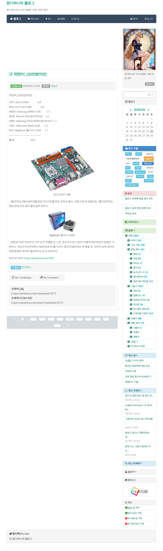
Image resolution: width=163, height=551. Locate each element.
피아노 (137, 263)
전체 (133, 235)
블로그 (17, 18)
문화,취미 (138, 249)
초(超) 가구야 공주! (134, 360)
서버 (137, 290)
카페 (136, 332)
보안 (127, 163)
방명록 (62, 19)
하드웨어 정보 (141, 308)
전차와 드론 (130, 371)
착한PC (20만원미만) (30, 74)
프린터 (136, 163)
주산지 (150, 172)
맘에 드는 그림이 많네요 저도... (137, 448)
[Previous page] (15, 319)
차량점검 (129, 172)
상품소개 (149, 159)
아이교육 (140, 176)
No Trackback (22, 277)
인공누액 (129, 176)
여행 (136, 336)
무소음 (150, 176)
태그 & (76, 19)
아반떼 (138, 168)
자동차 (136, 318)
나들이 (137, 327)
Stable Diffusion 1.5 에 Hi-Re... (139, 407)
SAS (128, 168)
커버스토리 (34, 19)
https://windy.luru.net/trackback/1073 (33, 293)
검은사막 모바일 (143, 281)
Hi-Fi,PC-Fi (140, 272)
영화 (136, 254)
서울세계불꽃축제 (132, 159)
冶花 (134, 341)
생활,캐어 (137, 322)
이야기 (136, 240)
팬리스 (128, 154)
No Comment (51, 277)
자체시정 (149, 168)
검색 (151, 94)
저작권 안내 (130, 213)
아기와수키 (138, 346)
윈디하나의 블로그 (20, 3)
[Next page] (67, 325)
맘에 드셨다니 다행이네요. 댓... (137, 434)
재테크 (128, 181)
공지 (49, 19)
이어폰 (138, 304)
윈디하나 (26, 267)
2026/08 (139, 109)
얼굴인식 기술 (131, 381)
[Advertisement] (62, 48)
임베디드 (139, 295)
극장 (137, 258)
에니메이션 (140, 276)
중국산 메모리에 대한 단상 (137, 365)
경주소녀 (148, 163)
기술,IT (54, 86)
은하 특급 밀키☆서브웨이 (137, 376)
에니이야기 (149, 181)
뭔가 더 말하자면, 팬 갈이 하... (139, 395)
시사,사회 (138, 244)
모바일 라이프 (141, 299)
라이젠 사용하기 (132, 185)
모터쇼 (138, 154)
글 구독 (133, 507)
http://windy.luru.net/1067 (39, 258)
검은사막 (149, 154)
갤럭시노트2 (140, 172)
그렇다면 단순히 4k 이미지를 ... (139, 421)
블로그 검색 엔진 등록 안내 (137, 208)
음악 (137, 267)
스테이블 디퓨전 (143, 313)
